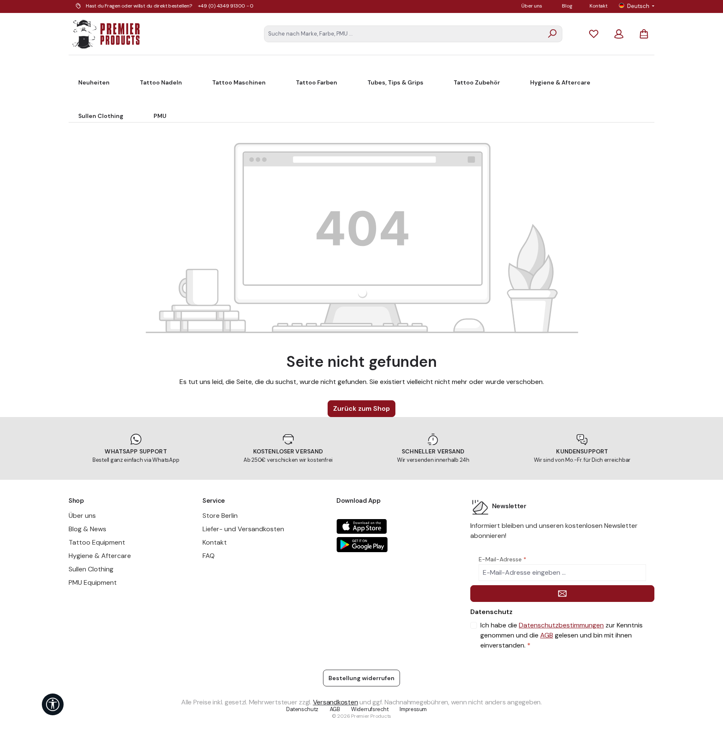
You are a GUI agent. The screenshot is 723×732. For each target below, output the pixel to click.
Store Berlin (220, 515)
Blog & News (87, 529)
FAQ (209, 555)
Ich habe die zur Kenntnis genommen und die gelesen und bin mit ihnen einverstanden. (561, 635)
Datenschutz (302, 709)
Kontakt (598, 6)
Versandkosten (335, 702)
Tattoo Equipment (97, 542)
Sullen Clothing (91, 569)
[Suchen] (552, 34)
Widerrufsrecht (370, 709)
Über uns (531, 6)
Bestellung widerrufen (361, 678)
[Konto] (618, 33)
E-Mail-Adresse (502, 559)
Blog (567, 6)
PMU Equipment (93, 582)
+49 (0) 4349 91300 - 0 (226, 6)
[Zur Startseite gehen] (106, 34)
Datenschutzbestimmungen (561, 625)
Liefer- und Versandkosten (243, 529)
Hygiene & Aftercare (100, 555)
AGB (546, 635)
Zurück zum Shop (361, 408)
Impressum (413, 709)
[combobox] (403, 34)
